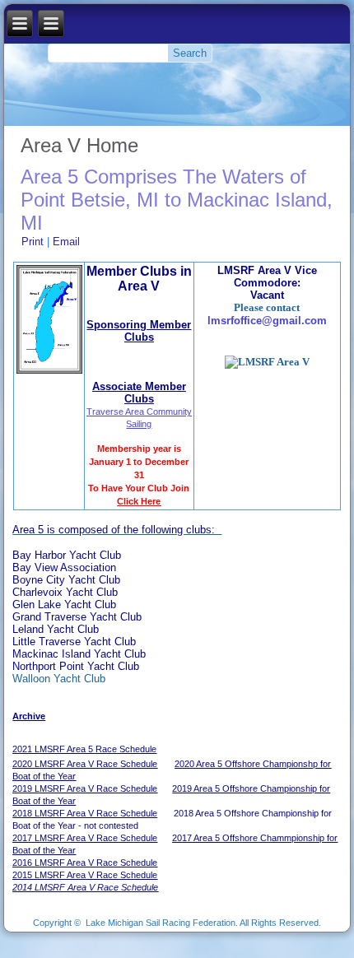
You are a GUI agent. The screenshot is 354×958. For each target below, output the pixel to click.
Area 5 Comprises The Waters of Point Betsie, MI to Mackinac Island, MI (177, 199)
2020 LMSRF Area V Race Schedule (84, 764)
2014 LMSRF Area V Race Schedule (85, 887)
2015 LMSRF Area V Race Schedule (84, 875)
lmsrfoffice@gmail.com (267, 320)
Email (66, 241)
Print (34, 241)
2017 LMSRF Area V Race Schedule (84, 838)
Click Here (139, 501)
